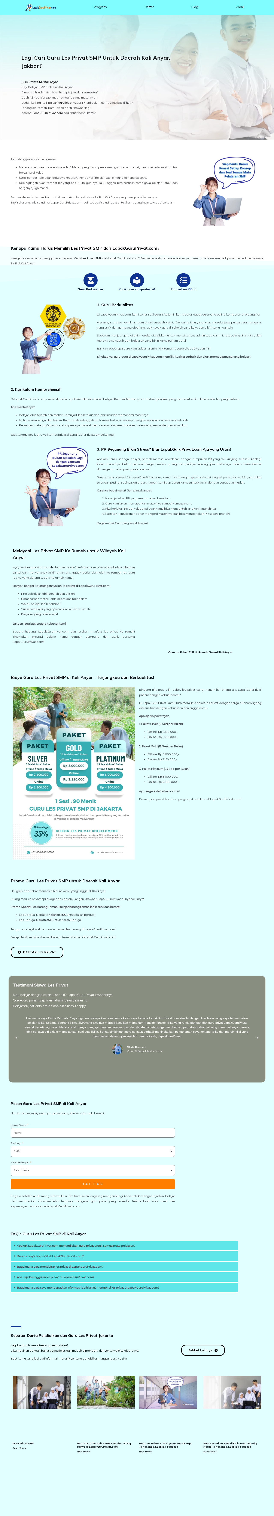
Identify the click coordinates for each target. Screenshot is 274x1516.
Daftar (149, 7)
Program (100, 7)
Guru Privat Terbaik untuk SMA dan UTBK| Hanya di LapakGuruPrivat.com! (104, 1445)
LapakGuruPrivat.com (48, 113)
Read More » (19, 1448)
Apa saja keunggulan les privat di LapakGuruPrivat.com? (55, 1277)
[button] (16, 1037)
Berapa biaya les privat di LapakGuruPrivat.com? (50, 1256)
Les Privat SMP (91, 258)
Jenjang (16, 1143)
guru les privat (68, 102)
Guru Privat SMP (23, 1443)
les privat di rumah (40, 567)
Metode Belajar (20, 1162)
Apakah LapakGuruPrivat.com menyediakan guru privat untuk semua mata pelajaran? (76, 1245)
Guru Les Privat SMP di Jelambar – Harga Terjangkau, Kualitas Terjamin (165, 1445)
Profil (240, 7)
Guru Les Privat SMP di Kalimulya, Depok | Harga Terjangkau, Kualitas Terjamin (230, 1445)
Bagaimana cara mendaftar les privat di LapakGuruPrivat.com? (60, 1266)
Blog (194, 7)
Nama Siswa (19, 1125)
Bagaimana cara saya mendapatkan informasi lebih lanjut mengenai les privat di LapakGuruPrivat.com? (88, 1287)
